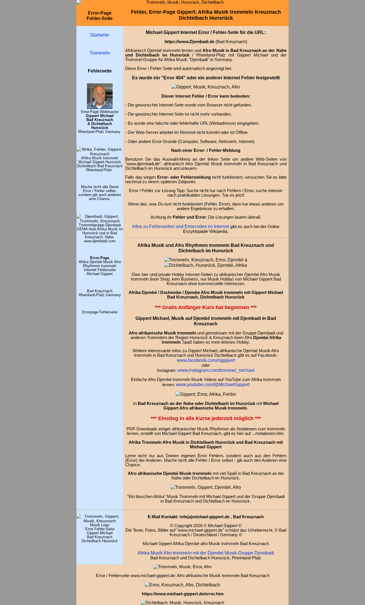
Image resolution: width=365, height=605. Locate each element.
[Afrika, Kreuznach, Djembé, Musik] (99, 154)
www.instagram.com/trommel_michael (216, 370)
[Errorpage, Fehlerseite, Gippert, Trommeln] (206, 86)
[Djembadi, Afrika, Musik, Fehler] (99, 221)
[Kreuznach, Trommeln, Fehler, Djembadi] (206, 394)
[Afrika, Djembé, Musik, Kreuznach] (206, 487)
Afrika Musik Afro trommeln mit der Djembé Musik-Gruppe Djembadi (206, 552)
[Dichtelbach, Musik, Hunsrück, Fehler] (206, 265)
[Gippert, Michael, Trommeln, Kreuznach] (100, 107)
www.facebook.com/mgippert (206, 360)
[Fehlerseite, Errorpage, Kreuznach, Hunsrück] (204, 259)
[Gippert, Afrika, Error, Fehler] (182, 584)
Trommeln (100, 52)
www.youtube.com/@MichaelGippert (213, 384)
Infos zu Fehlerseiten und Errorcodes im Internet (180, 226)
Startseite (99, 34)
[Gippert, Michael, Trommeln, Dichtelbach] (99, 521)
